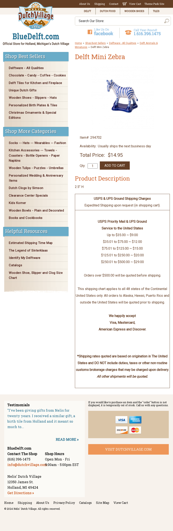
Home (78, 43)
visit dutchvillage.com (128, 449)
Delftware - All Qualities (122, 43)
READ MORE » (67, 439)
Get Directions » (20, 493)
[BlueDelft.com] (36, 24)
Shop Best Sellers (95, 43)
